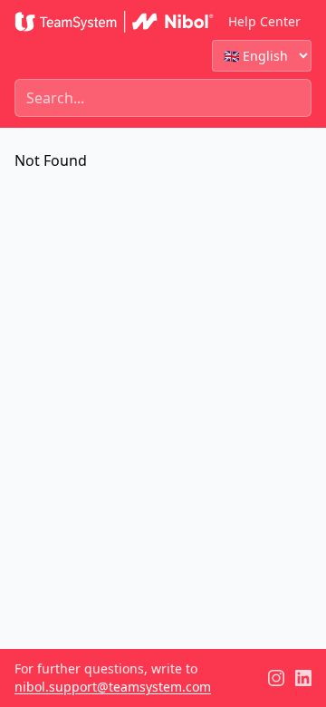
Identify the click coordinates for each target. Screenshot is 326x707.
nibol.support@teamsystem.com (112, 686)
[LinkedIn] (303, 678)
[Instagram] (276, 678)
